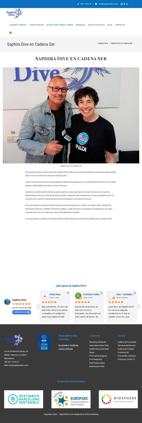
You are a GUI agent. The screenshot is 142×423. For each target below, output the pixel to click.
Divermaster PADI (96, 366)
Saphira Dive (19, 299)
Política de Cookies (126, 349)
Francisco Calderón (92, 294)
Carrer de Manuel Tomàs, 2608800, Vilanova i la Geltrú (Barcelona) (16, 354)
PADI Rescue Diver (97, 363)
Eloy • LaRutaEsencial (126, 294)
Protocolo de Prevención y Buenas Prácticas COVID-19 (127, 355)
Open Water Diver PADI (99, 345)
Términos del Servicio (127, 345)
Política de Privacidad (127, 342)
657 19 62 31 (86, 4)
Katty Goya (55, 294)
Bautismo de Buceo (97, 342)
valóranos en (20, 312)
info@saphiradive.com (108, 4)
